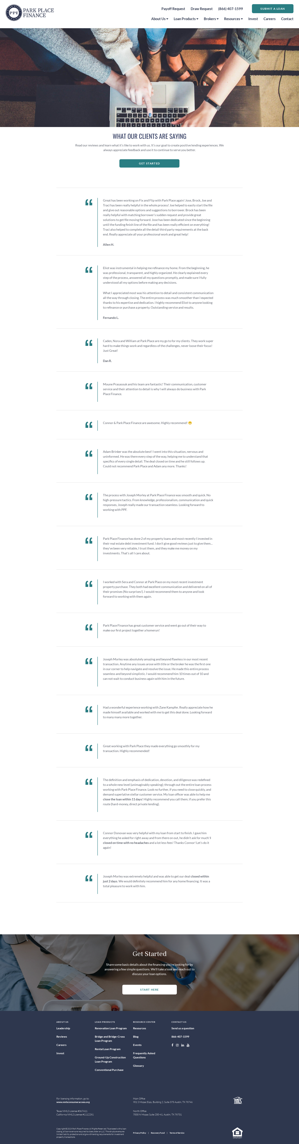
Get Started (149, 163)
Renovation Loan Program (111, 1028)
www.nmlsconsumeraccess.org (73, 1102)
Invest (253, 19)
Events (137, 1044)
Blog (135, 1036)
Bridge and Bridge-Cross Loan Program (110, 1038)
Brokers (210, 19)
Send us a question (182, 1028)
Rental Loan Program (107, 1049)
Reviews (61, 1036)
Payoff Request (173, 9)
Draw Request (202, 9)
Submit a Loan (272, 8)
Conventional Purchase (109, 1069)
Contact (287, 19)
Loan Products (185, 19)
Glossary (138, 1065)
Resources (232, 19)
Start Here (149, 989)
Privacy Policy (139, 1133)
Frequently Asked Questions (144, 1055)
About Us (158, 19)
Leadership (63, 1028)
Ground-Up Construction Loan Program (110, 1059)
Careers (270, 19)
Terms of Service (177, 1133)
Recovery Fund (158, 1133)
